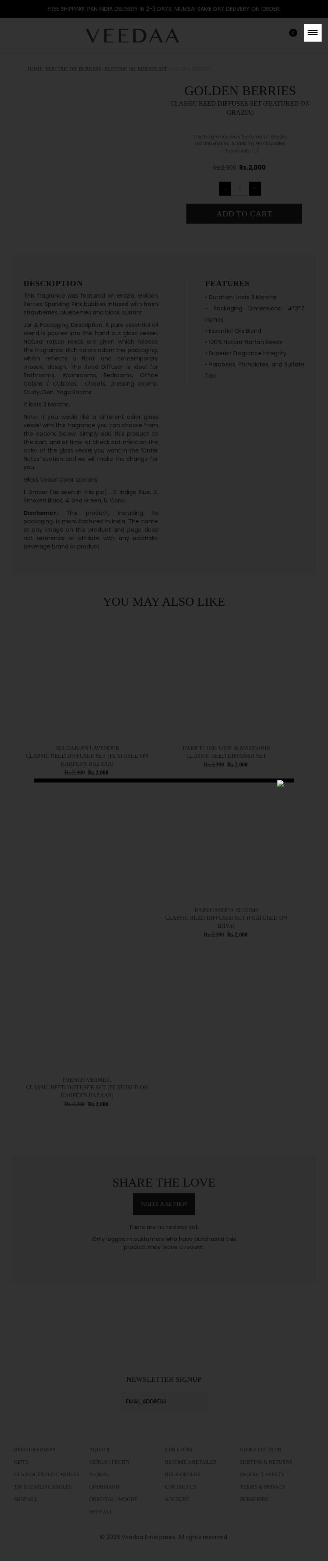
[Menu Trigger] (313, 33)
